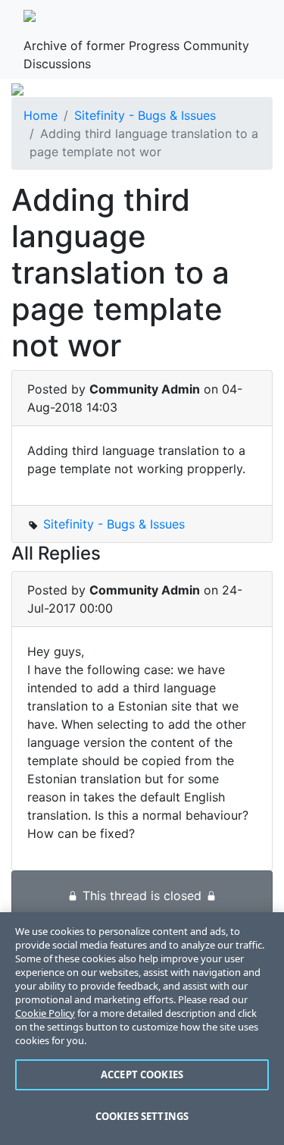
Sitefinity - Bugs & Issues (145, 115)
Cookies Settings (142, 1116)
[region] (142, 1028)
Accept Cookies (142, 1074)
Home (40, 115)
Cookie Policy (45, 1013)
